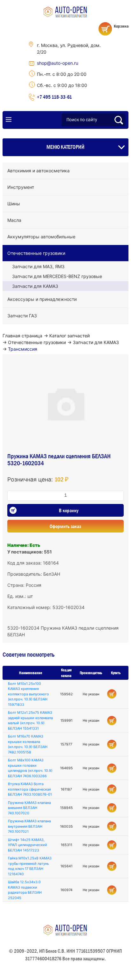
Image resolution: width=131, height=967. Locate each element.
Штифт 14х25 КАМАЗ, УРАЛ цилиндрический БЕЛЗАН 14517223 (27, 845)
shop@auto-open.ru (57, 63)
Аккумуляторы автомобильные (41, 236)
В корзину (69, 510)
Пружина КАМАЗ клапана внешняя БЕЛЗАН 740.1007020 (29, 807)
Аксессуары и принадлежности (42, 299)
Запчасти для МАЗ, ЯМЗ (38, 266)
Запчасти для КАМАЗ (35, 286)
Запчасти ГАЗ (22, 315)
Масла (14, 220)
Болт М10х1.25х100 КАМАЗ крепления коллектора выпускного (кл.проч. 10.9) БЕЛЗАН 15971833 (28, 694)
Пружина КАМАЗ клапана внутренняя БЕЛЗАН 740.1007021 (29, 826)
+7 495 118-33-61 (54, 97)
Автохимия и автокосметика (38, 170)
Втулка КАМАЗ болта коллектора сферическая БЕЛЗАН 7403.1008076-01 (30, 789)
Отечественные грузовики (36, 253)
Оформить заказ (65, 526)
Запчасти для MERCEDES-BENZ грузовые (57, 276)
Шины (13, 203)
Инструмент (20, 187)
